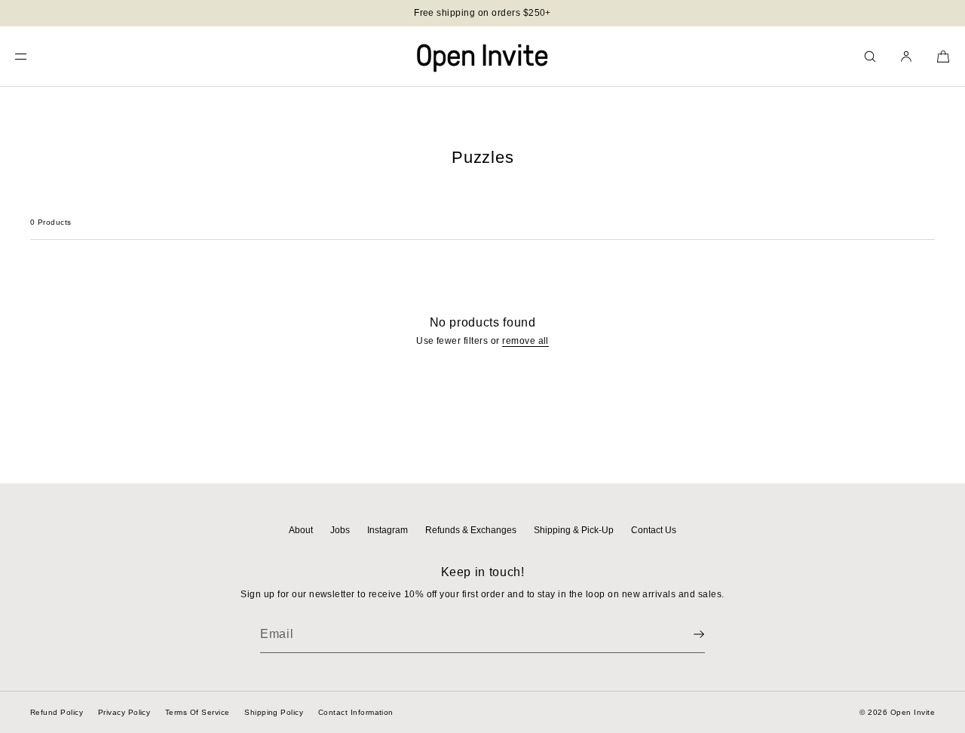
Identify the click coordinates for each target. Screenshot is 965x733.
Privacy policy (124, 712)
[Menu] (33, 56)
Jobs (340, 530)
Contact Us (653, 530)
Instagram (387, 530)
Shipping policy (273, 712)
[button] (870, 56)
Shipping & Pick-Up (574, 530)
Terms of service (197, 712)
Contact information (356, 712)
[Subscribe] (686, 634)
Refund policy (56, 712)
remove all (525, 341)
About (301, 530)
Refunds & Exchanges (470, 530)
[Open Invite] (482, 56)
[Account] (906, 56)
